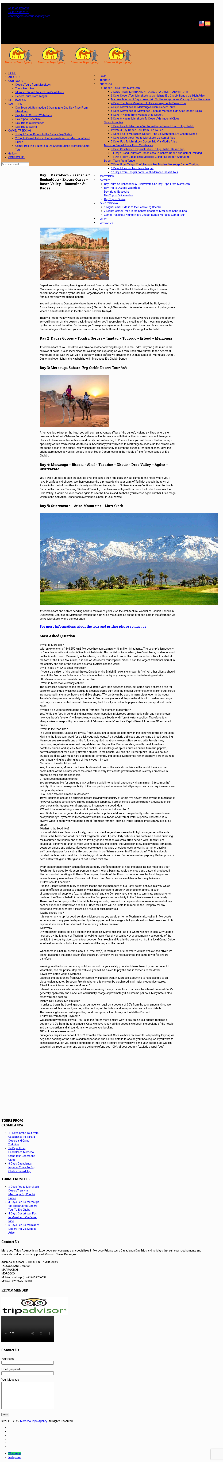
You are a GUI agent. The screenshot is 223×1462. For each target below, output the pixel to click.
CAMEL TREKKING (19, 130)
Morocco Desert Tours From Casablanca (39, 92)
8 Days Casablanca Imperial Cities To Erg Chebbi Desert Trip (21, 1167)
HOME (12, 73)
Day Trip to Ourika (26, 126)
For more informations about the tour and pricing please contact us (93, 626)
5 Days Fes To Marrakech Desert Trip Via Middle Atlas (23, 1228)
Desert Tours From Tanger (31, 96)
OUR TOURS (15, 80)
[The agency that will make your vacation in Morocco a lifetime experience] (67, 62)
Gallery (12, 153)
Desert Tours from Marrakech (33, 84)
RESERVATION (17, 100)
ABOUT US (14, 77)
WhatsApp (14, 1453)
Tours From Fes (24, 88)
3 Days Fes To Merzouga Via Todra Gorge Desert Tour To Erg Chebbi (23, 1205)
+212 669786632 (18, 8)
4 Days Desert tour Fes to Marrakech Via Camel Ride (22, 1217)
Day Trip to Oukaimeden (29, 123)
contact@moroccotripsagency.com (29, 16)
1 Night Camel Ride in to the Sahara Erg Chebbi (43, 134)
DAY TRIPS (15, 103)
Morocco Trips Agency (33, 1421)
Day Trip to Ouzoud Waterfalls (33, 115)
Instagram (14, 1457)
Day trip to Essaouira (28, 119)
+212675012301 (18, 12)
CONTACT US (16, 157)
